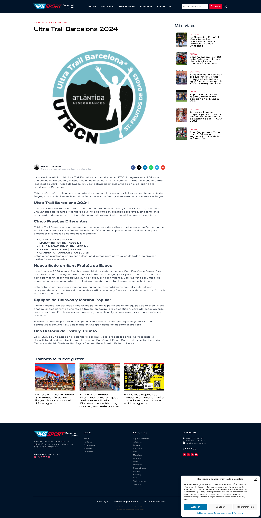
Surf (135, 478)
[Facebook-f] (184, 454)
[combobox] (195, 6)
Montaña (137, 458)
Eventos (146, 6)
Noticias (107, 6)
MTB (135, 461)
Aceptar (195, 506)
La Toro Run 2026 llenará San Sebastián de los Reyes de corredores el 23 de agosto (54, 399)
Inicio (92, 6)
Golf (135, 452)
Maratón (137, 455)
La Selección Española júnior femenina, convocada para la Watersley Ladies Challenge (205, 41)
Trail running (44, 22)
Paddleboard (139, 468)
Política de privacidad (223, 513)
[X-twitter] (192, 454)
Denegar (220, 506)
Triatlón (137, 484)
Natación (137, 465)
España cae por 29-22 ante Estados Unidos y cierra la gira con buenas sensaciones (205, 60)
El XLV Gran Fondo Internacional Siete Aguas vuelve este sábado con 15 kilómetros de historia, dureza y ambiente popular (99, 400)
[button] (255, 479)
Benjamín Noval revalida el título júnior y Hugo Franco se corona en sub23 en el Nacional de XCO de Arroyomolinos (206, 79)
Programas (127, 6)
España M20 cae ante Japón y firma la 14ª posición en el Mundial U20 (205, 97)
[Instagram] (188, 454)
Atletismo (138, 442)
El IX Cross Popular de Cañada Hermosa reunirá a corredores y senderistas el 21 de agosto (144, 399)
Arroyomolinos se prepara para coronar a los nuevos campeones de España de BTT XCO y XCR (206, 116)
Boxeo (136, 445)
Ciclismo (195, 34)
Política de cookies (205, 513)
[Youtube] (196, 454)
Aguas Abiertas (141, 439)
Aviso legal (238, 513)
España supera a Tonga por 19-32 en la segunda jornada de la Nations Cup (206, 135)
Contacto (164, 6)
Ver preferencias (245, 506)
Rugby (193, 54)
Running (137, 475)
